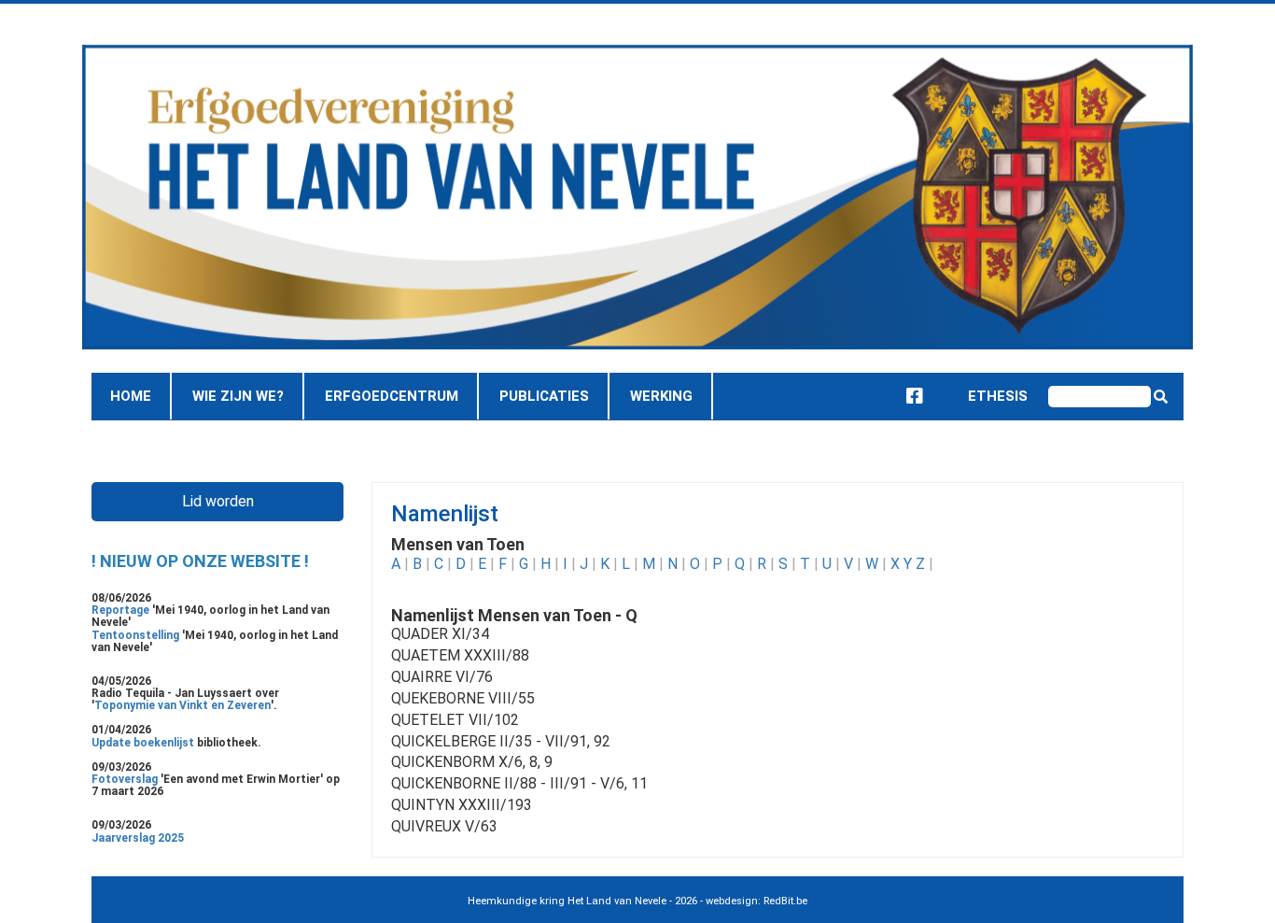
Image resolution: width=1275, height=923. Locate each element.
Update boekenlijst (144, 742)
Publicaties (544, 396)
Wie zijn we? (238, 396)
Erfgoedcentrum (391, 396)
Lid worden (218, 501)
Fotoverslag (126, 779)
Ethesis (982, 396)
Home (130, 396)
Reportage (121, 610)
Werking (661, 396)
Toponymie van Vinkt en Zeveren (182, 705)
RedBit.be (785, 901)
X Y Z (907, 564)
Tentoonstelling (136, 635)
